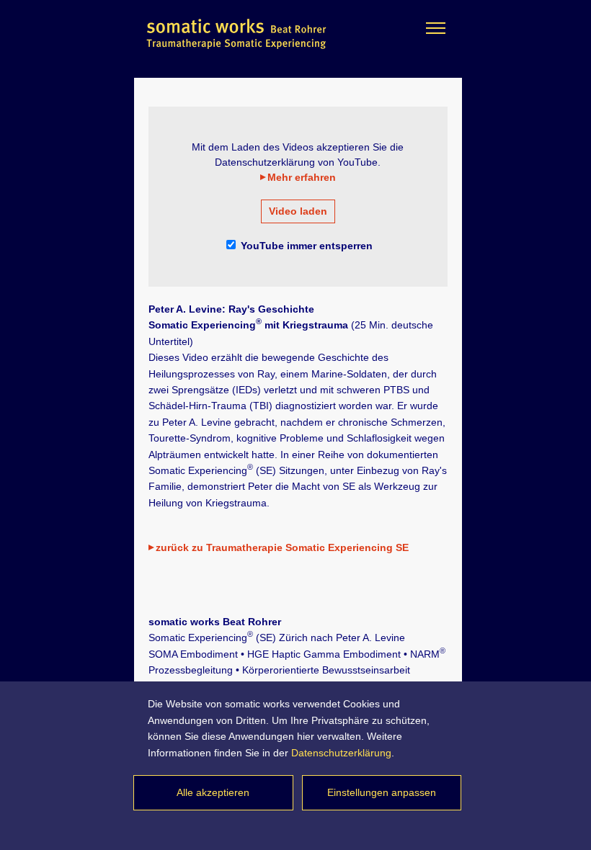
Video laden (298, 211)
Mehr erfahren (301, 177)
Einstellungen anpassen (381, 792)
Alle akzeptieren (213, 792)
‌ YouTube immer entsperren (305, 245)
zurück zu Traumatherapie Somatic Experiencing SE (282, 547)
